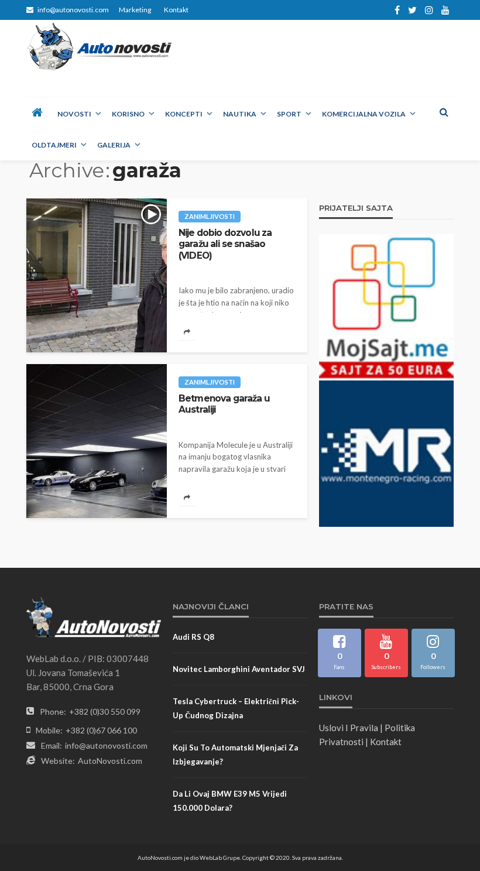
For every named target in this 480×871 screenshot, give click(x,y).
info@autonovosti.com (106, 745)
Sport (289, 113)
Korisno (128, 113)
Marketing (135, 9)
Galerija (114, 144)
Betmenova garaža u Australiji (224, 404)
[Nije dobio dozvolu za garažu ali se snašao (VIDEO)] (96, 275)
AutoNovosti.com (110, 761)
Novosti (74, 113)
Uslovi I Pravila (348, 727)
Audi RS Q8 (193, 637)
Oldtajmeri (54, 144)
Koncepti (184, 113)
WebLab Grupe (220, 857)
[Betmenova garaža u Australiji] (96, 441)
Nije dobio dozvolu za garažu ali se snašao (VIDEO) (225, 244)
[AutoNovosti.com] (99, 47)
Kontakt (176, 9)
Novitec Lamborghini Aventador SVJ (239, 669)
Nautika (239, 113)
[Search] (444, 112)
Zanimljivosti (209, 216)
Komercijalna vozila (364, 113)
